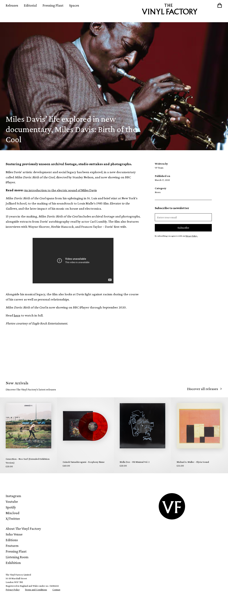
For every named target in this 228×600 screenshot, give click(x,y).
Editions (12, 540)
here (17, 315)
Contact (56, 589)
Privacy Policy (13, 589)
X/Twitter (13, 519)
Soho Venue (14, 534)
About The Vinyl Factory (23, 528)
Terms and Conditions (36, 589)
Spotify (11, 507)
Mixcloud (12, 513)
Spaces (74, 5)
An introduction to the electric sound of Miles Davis (60, 190)
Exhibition (13, 563)
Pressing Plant (53, 5)
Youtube (12, 501)
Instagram (13, 496)
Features (12, 546)
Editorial (30, 5)
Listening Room (17, 557)
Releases (12, 5)
